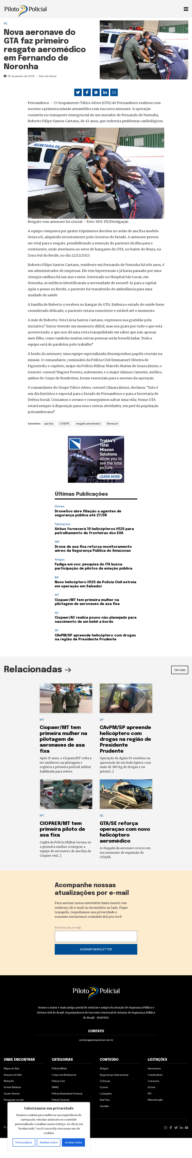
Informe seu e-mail (68, 928)
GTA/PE (64, 423)
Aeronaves (154, 1068)
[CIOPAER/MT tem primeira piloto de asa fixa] (66, 794)
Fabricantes (62, 524)
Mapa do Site (11, 1068)
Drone (151, 1087)
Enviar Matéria (12, 1087)
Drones (59, 506)
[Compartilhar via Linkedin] (105, 92)
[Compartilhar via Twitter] (78, 92)
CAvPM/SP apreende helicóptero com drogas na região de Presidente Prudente (125, 739)
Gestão (104, 1106)
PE (5, 23)
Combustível (155, 1074)
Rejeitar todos (49, 1142)
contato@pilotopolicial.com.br (96, 1040)
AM (57, 542)
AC (57, 613)
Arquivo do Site (13, 1074)
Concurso (153, 1081)
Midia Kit (9, 1081)
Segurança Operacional (114, 1074)
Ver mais (179, 670)
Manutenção (155, 1099)
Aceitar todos (73, 1142)
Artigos (60, 559)
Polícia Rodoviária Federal (67, 1093)
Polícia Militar (59, 1068)
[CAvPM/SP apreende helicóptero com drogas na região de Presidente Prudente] (126, 698)
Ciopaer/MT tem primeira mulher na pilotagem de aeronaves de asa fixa (63, 739)
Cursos (104, 1087)
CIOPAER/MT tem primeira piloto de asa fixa (62, 829)
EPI (150, 1093)
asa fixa (48, 423)
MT (57, 595)
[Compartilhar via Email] (114, 92)
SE (101, 815)
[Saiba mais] (96, 459)
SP (56, 630)
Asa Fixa (105, 1099)
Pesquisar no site (14, 1099)
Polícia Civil (58, 1081)
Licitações (106, 1093)
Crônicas (105, 1081)
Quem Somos (12, 1093)
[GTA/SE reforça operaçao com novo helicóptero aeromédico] (126, 794)
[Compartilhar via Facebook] (87, 92)
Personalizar (23, 1142)
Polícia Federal (60, 1099)
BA (57, 577)
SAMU (55, 1087)
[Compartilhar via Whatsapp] (96, 92)
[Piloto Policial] (25, 8)
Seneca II (112, 423)
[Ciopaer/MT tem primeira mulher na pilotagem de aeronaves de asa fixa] (66, 698)
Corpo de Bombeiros (64, 1074)
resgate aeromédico (88, 423)
